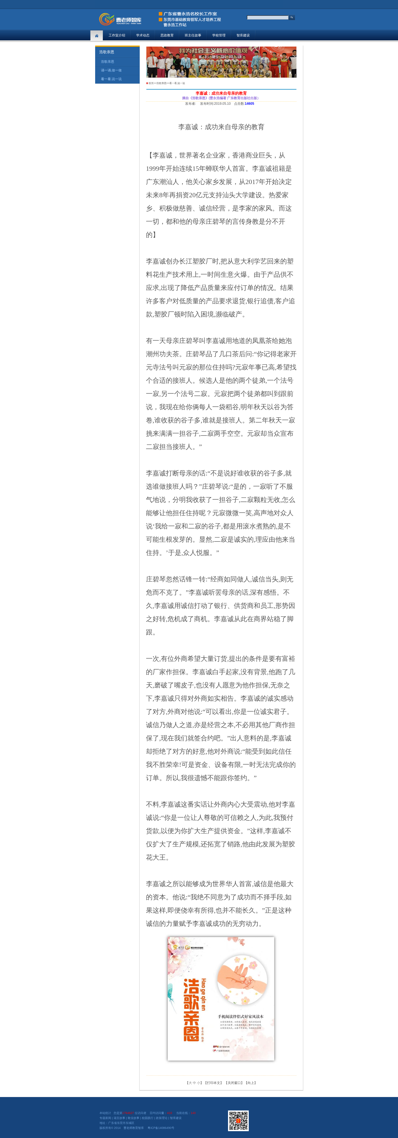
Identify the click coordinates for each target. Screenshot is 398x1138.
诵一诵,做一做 (111, 70)
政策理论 (161, 1118)
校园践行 (147, 1118)
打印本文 (213, 1083)
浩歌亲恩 (107, 61)
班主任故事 (193, 35)
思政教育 (167, 35)
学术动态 (142, 35)
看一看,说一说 (111, 79)
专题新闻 (105, 1118)
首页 (151, 83)
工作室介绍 (117, 35)
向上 (251, 1083)
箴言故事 (119, 1118)
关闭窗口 (234, 1083)
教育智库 (138, 1128)
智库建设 (243, 35)
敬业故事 (133, 1118)
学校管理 (219, 35)
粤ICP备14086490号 (161, 1128)
